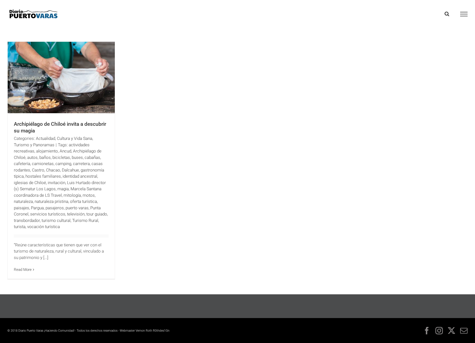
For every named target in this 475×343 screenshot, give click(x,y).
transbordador (27, 220)
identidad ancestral (80, 176)
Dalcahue (70, 170)
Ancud (65, 151)
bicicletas (61, 157)
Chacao (53, 170)
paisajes (21, 207)
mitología (72, 195)
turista (19, 226)
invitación (56, 182)
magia (63, 188)
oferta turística (83, 201)
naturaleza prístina (51, 201)
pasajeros (55, 207)
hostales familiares (43, 176)
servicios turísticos (47, 214)
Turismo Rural (85, 220)
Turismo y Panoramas (34, 144)
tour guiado (96, 214)
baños (45, 157)
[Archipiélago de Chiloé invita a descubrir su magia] (61, 77)
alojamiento (47, 151)
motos (89, 195)
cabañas (92, 157)
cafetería (22, 163)
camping (63, 163)
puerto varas (77, 207)
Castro (38, 170)
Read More (23, 269)
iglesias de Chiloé (30, 182)
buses (77, 157)
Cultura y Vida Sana (74, 138)
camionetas (43, 163)
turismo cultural (56, 220)
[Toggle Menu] (464, 14)
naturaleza (23, 201)
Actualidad (45, 138)
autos (32, 157)
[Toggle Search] (447, 13)
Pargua (37, 207)
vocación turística (43, 226)
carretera (81, 163)
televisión (76, 214)
